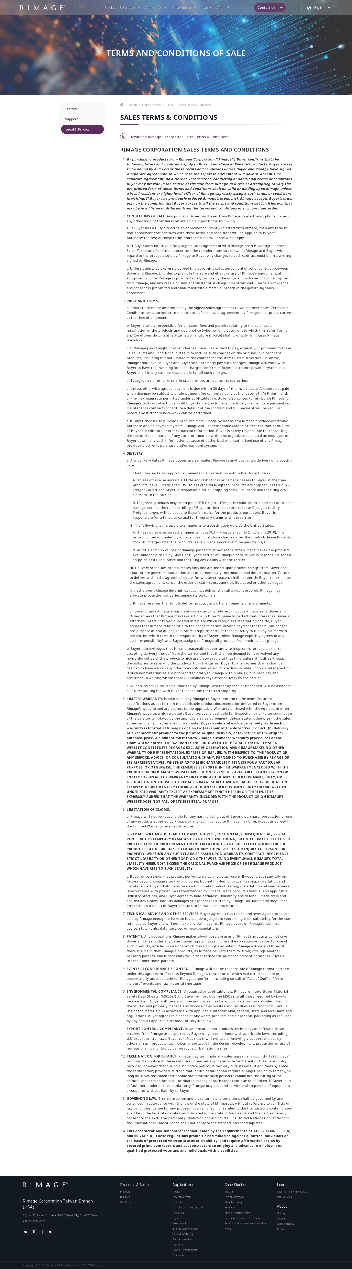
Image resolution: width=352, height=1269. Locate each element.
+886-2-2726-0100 (34, 1221)
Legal (170, 105)
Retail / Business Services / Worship (245, 1223)
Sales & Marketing (183, 1234)
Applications (154, 7)
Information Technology (186, 1229)
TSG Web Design (93, 1265)
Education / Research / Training (242, 1218)
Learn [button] (205, 7)
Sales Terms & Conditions (195, 105)
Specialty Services (183, 1239)
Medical (177, 1192)
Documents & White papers (292, 1192)
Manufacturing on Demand (188, 1207)
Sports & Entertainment (186, 1250)
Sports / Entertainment (237, 1213)
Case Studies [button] (182, 7)
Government (179, 1223)
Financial (178, 1202)
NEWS (228, 1229)
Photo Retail (179, 1213)
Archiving (178, 1245)
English (319, 7)
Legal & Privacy (77, 129)
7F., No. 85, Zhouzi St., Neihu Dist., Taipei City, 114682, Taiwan (61, 1215)
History (71, 108)
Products (125, 1192)
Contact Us (267, 7)
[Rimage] (42, 7)
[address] (61, 1226)
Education (178, 1255)
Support (71, 119)
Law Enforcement (182, 1197)
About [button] (222, 7)
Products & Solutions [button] (120, 7)
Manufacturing (233, 1202)
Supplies (125, 1197)
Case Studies (284, 1197)
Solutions (125, 1202)
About (133, 105)
